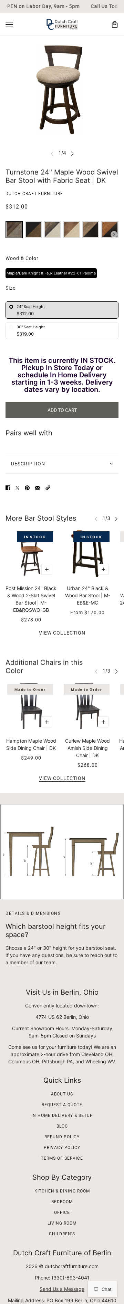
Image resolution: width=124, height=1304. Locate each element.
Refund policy (62, 1136)
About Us (62, 1094)
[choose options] (46, 569)
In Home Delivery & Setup (62, 1115)
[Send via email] (37, 488)
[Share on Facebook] (8, 488)
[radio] (14, 229)
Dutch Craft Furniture (34, 193)
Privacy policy (62, 1147)
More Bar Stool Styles (41, 518)
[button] (48, 488)
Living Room (62, 1223)
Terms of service (62, 1158)
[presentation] (114, 234)
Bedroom (62, 1201)
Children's (62, 1233)
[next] (72, 153)
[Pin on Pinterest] (27, 488)
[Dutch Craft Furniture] (62, 24)
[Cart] (114, 24)
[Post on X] (17, 488)
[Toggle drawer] (9, 24)
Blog (62, 1126)
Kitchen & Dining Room (62, 1191)
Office (62, 1212)
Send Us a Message (62, 1289)
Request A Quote (62, 1104)
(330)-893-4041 (71, 1278)
